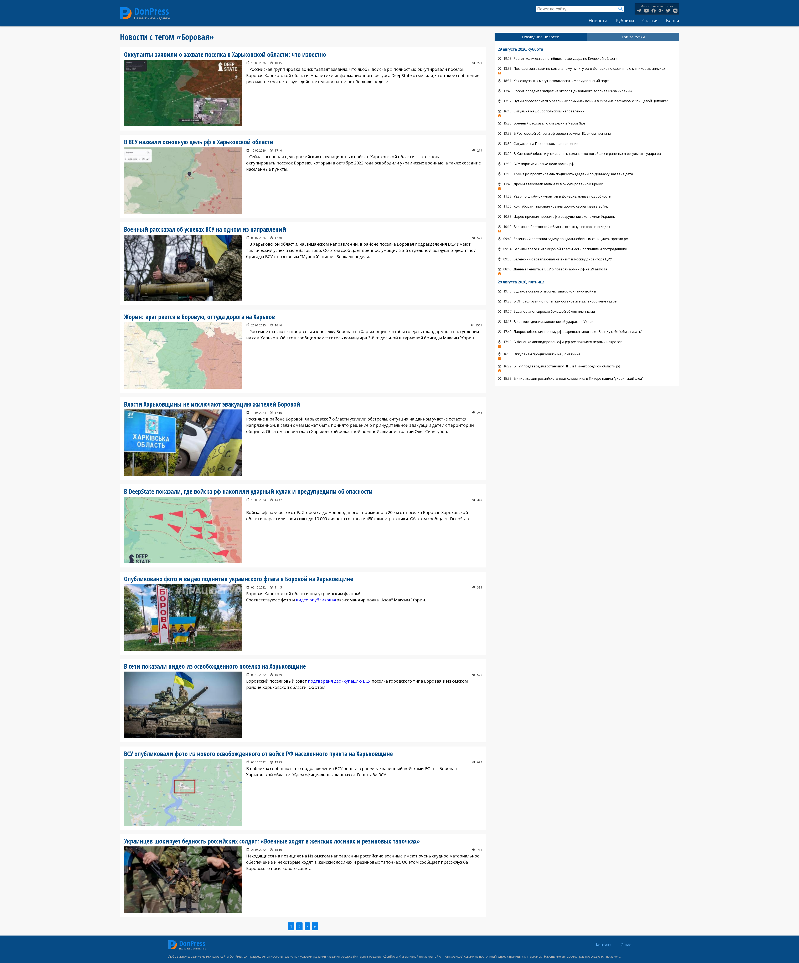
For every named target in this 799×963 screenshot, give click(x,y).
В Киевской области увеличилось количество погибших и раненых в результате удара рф (587, 153)
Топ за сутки (633, 36)
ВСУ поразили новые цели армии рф (587, 164)
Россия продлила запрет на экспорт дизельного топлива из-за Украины (587, 91)
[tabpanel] (587, 213)
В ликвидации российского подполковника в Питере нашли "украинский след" (587, 378)
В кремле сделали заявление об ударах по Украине (587, 321)
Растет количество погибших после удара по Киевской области (587, 58)
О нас (626, 944)
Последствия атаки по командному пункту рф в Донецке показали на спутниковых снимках (587, 69)
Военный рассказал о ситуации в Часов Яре (587, 123)
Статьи (650, 20)
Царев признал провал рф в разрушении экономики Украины (587, 216)
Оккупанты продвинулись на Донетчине (587, 355)
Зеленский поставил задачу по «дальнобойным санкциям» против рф (587, 239)
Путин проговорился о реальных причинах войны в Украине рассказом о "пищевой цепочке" (587, 101)
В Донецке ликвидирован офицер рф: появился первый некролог (587, 343)
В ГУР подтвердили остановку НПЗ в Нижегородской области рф (587, 367)
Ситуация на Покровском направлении (587, 143)
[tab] (541, 37)
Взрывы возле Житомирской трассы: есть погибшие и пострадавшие (587, 249)
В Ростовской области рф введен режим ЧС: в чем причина (587, 133)
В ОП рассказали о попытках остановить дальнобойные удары (587, 301)
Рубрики (625, 20)
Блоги (672, 20)
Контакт (603, 944)
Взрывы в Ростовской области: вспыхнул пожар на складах (587, 228)
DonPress (151, 11)
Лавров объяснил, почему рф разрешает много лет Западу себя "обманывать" (587, 331)
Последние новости (540, 36)
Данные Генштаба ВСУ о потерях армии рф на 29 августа (587, 270)
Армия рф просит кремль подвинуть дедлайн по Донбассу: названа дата (587, 174)
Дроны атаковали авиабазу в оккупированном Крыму (587, 185)
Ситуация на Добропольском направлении (587, 112)
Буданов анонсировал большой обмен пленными (587, 311)
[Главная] (126, 13)
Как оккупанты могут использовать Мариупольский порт (587, 81)
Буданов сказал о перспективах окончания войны (587, 291)
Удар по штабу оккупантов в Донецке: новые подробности (587, 196)
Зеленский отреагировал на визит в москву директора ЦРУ (587, 259)
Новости (598, 20)
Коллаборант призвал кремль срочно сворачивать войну (587, 206)
